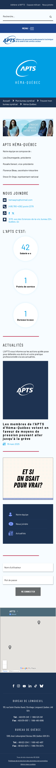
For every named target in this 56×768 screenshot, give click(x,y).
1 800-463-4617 (37, 742)
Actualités (21, 533)
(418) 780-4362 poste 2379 (21, 206)
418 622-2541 (24, 742)
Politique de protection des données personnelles (28, 761)
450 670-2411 (24, 717)
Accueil (6, 100)
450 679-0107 (23, 720)
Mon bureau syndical (25, 100)
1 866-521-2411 (37, 717)
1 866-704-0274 (37, 745)
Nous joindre (47, 4)
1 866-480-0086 (37, 720)
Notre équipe (22, 514)
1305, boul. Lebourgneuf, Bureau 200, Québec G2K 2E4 (28, 735)
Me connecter (28, 591)
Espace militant (33, 4)
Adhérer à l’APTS (17, 4)
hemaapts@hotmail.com (20, 199)
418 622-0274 (23, 745)
